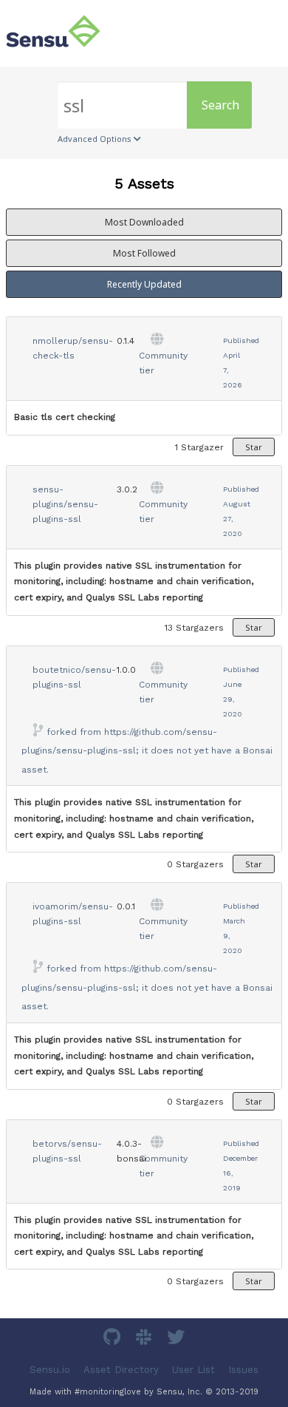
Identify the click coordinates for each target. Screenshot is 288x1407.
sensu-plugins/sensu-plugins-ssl (65, 504)
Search (220, 105)
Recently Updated (144, 284)
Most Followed (144, 253)
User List (193, 1369)
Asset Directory (121, 1369)
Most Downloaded (144, 222)
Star (253, 446)
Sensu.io (50, 1369)
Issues (243, 1369)
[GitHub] (113, 1339)
